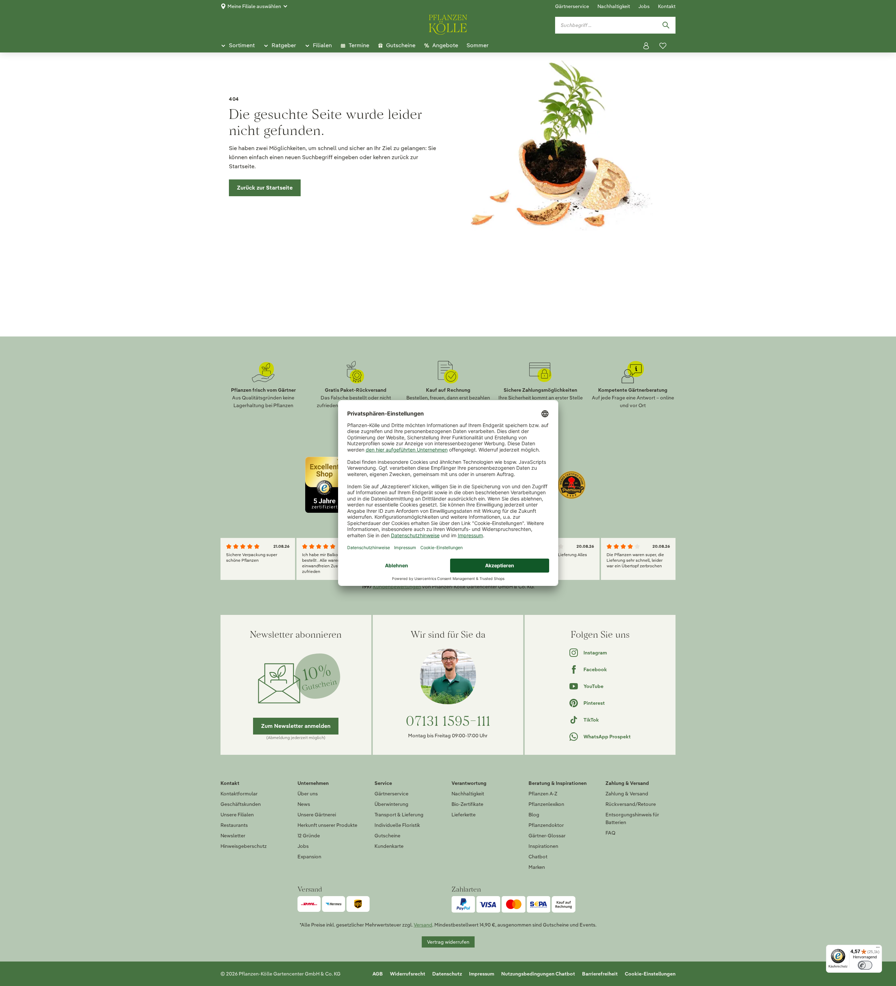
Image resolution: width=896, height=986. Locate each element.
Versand (423, 925)
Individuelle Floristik (397, 825)
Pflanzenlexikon (546, 804)
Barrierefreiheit (600, 974)
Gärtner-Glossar (547, 835)
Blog (533, 814)
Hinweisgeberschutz (243, 846)
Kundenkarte (389, 846)
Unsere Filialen (237, 814)
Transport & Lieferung (399, 814)
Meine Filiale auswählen (254, 6)
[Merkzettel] (662, 46)
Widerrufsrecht (407, 974)
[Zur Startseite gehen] (448, 23)
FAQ (610, 833)
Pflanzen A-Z (542, 793)
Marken (536, 867)
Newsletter (232, 835)
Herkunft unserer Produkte (327, 825)
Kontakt (667, 6)
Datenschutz (447, 974)
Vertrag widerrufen (448, 942)
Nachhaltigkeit (613, 6)
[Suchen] (666, 25)
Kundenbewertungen (397, 586)
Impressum (481, 974)
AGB (377, 974)
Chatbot (537, 856)
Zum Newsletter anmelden (295, 726)
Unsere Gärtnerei (317, 814)
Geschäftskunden (240, 804)
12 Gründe (309, 835)
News (304, 804)
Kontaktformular (239, 793)
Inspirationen (543, 846)
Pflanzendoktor (546, 825)
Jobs (644, 6)
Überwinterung (391, 804)
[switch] (865, 965)
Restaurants (234, 825)
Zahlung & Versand (627, 793)
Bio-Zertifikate (467, 804)
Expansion (309, 856)
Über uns (308, 793)
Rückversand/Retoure (631, 804)
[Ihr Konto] (646, 46)
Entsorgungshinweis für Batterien (632, 818)
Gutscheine (387, 835)
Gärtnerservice (572, 6)
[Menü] (878, 949)
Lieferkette (463, 814)
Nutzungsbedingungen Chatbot (538, 974)
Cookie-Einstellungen (650, 974)
